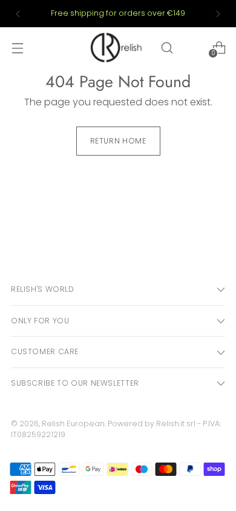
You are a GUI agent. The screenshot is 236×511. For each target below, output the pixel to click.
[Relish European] (117, 47)
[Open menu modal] (17, 47)
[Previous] (18, 13)
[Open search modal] (166, 47)
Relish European (73, 423)
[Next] (218, 13)
